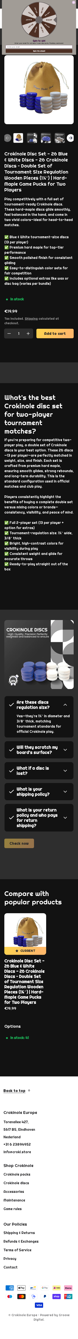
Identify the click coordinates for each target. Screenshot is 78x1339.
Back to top (14, 1090)
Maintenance (14, 1200)
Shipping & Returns (19, 1233)
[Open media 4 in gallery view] (60, 138)
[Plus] (28, 333)
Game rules (12, 1209)
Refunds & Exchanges (21, 1241)
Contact (10, 1267)
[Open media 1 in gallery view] (18, 138)
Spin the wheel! (39, 51)
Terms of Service (17, 1250)
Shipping (31, 318)
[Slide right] (71, 138)
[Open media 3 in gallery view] (46, 138)
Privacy (9, 1258)
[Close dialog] (73, 2)
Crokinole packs (16, 1174)
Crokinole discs (16, 1183)
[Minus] (9, 333)
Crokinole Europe (24, 1315)
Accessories (13, 1191)
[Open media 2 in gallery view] (32, 138)
